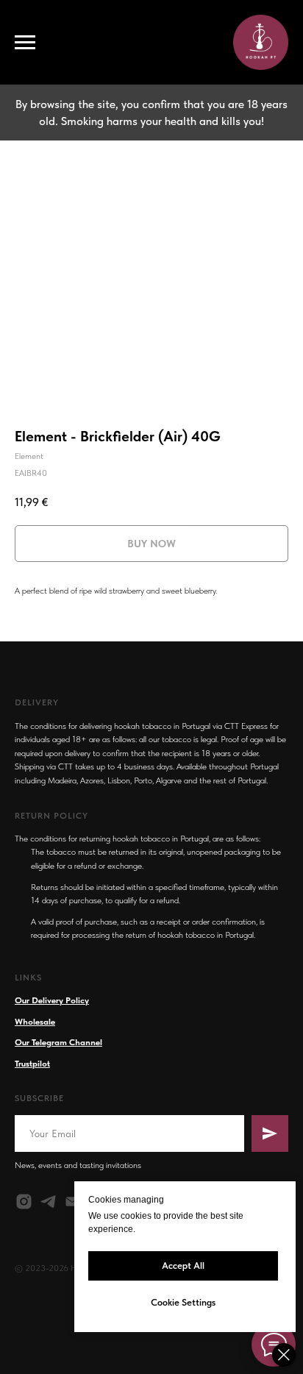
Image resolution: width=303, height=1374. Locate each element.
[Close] (284, 1355)
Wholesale (35, 1022)
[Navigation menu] (25, 42)
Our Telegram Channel (58, 1042)
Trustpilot (32, 1063)
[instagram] (24, 1201)
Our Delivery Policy (52, 1000)
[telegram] (48, 1201)
